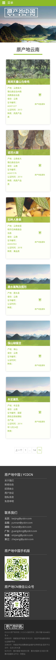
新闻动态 (9, 484)
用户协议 (9, 492)
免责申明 (9, 501)
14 (34, 450)
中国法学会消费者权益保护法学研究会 (28, 645)
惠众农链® (35, 651)
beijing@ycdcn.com (21, 518)
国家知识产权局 (19, 638)
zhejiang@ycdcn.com (22, 539)
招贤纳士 (9, 488)
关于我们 (9, 480)
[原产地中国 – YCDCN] (19, 12)
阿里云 (22, 654)
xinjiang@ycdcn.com (22, 535)
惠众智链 (16, 651)
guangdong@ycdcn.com (24, 531)
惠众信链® (9, 654)
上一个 (18, 450)
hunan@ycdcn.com (21, 526)
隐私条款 (9, 497)
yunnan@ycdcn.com (21, 522)
